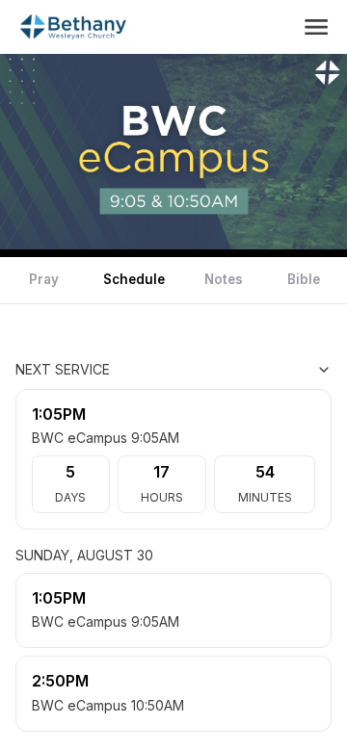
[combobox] (235, 369)
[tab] (44, 280)
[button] (316, 27)
